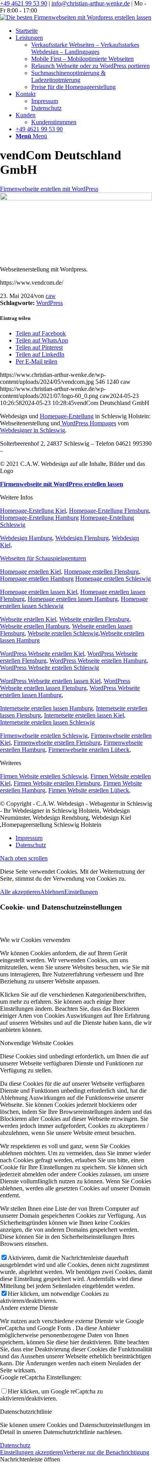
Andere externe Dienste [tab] (29, 1307)
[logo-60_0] (75, 17)
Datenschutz (15, 1445)
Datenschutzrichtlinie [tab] (26, 1411)
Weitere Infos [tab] (16, 497)
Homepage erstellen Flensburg (101, 571)
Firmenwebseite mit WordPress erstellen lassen (61, 484)
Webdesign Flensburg (82, 538)
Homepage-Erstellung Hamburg (39, 517)
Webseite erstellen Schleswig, (64, 633)
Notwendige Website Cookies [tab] (36, 1043)
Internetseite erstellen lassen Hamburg (46, 708)
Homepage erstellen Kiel (30, 571)
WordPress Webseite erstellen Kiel (42, 653)
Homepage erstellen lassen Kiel (38, 592)
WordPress (49, 303)
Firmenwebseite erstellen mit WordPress (49, 189)
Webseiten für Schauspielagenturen (43, 558)
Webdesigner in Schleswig (32, 430)
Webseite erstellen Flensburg (94, 619)
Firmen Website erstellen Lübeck (88, 790)
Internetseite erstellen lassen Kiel (84, 715)
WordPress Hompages (88, 423)
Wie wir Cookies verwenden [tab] (35, 940)
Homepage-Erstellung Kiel (33, 510)
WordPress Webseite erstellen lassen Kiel (50, 681)
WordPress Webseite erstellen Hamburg (98, 660)
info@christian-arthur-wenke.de (90, 3)
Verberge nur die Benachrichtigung (106, 1452)
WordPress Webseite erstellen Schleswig (49, 667)
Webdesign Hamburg (26, 538)
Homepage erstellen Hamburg (37, 578)
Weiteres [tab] (10, 763)
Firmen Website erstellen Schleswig (43, 776)
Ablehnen (52, 892)
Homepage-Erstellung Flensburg (109, 510)
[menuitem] (84, 30)
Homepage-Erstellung (67, 416)
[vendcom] (76, 198)
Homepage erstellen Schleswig (113, 578)
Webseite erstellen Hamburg (34, 626)
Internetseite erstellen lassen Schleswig (47, 722)
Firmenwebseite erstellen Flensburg (57, 742)
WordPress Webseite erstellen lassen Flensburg (65, 684)
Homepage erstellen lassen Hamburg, (73, 599)
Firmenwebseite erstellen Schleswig (44, 735)
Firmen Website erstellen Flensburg (57, 783)
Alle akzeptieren (20, 892)
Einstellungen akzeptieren (31, 1452)
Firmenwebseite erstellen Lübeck (88, 749)
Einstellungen (81, 892)
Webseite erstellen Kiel (28, 619)
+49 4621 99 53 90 (23, 3)
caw (51, 296)
